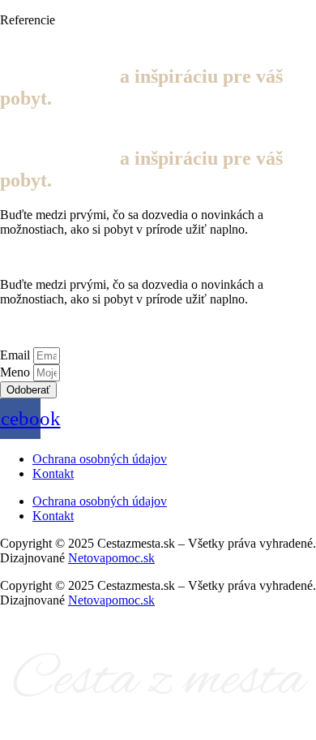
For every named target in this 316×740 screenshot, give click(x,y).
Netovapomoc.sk (111, 558)
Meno (16, 372)
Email (16, 355)
